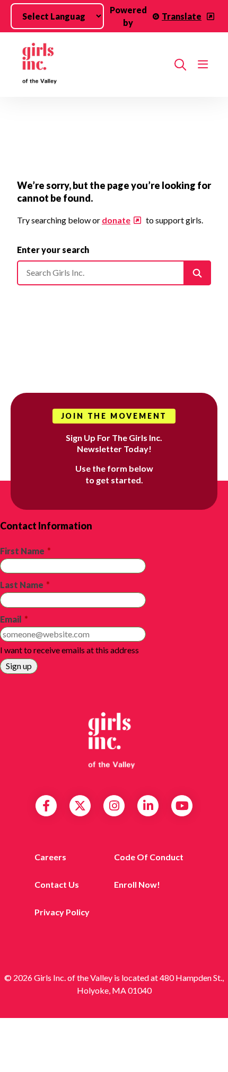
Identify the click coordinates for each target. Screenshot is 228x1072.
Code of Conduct (148, 857)
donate (116, 220)
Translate (181, 16)
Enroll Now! (137, 884)
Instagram (114, 805)
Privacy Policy (62, 912)
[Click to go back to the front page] (91, 64)
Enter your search (53, 250)
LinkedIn (148, 805)
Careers (50, 857)
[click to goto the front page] (114, 740)
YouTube (182, 805)
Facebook (46, 805)
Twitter (80, 805)
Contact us (56, 884)
